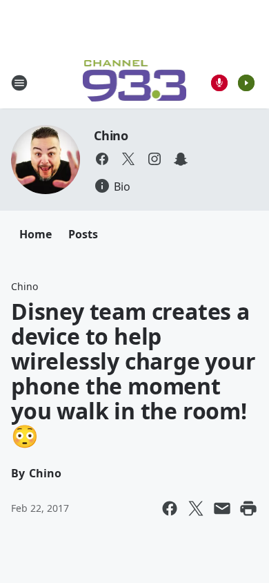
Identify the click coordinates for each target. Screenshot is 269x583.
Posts (83, 234)
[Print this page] (248, 508)
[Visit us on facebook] (102, 159)
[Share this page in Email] (222, 508)
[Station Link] (135, 82)
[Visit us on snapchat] (180, 159)
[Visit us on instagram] (154, 159)
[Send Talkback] (219, 83)
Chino (111, 135)
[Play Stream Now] (246, 83)
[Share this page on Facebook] (169, 508)
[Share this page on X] (196, 508)
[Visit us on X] (128, 159)
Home (35, 234)
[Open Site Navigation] (19, 83)
